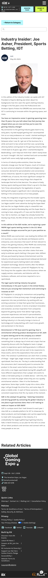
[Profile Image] (4, 57)
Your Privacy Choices (9, 523)
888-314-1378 (9, 483)
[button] (27, 9)
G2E (11, 56)
